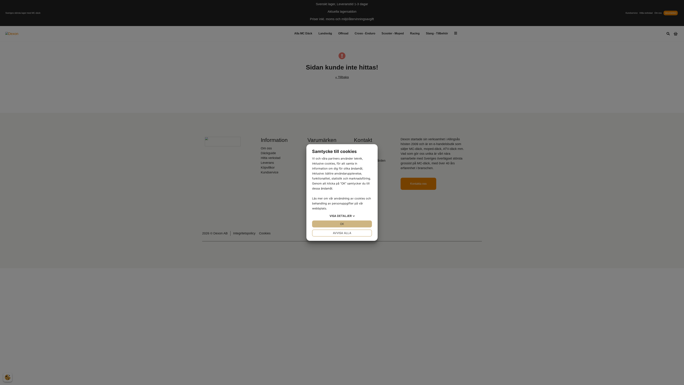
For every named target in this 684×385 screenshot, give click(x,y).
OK (342, 224)
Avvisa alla (342, 233)
